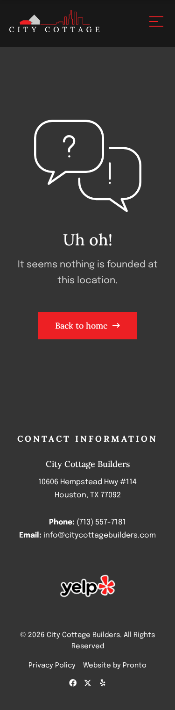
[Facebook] (73, 683)
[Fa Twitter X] (87, 683)
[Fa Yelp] (102, 683)
